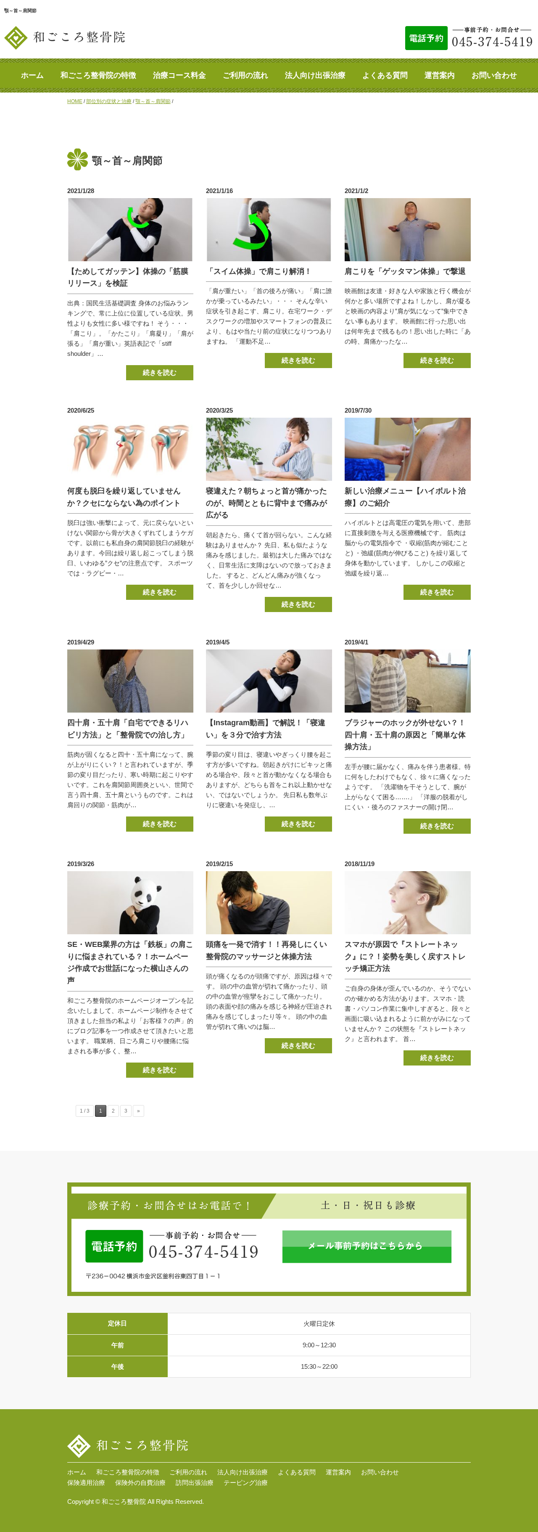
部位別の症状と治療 (109, 101)
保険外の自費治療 (140, 1482)
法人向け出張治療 (315, 75)
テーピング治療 (246, 1482)
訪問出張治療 (195, 1482)
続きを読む (160, 372)
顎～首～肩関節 (153, 101)
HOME (74, 101)
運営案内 (440, 75)
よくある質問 (385, 75)
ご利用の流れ (245, 75)
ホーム (32, 75)
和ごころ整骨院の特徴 (98, 75)
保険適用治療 (86, 1482)
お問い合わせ (494, 75)
